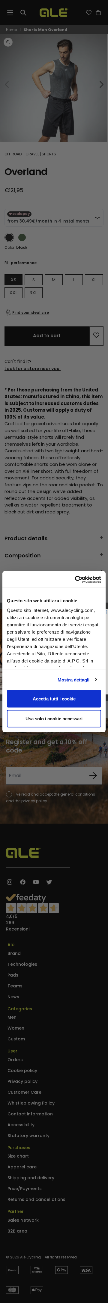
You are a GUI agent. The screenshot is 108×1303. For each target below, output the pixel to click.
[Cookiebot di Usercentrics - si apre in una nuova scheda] (76, 579)
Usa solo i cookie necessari (54, 718)
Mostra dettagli (74, 679)
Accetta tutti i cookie (54, 698)
